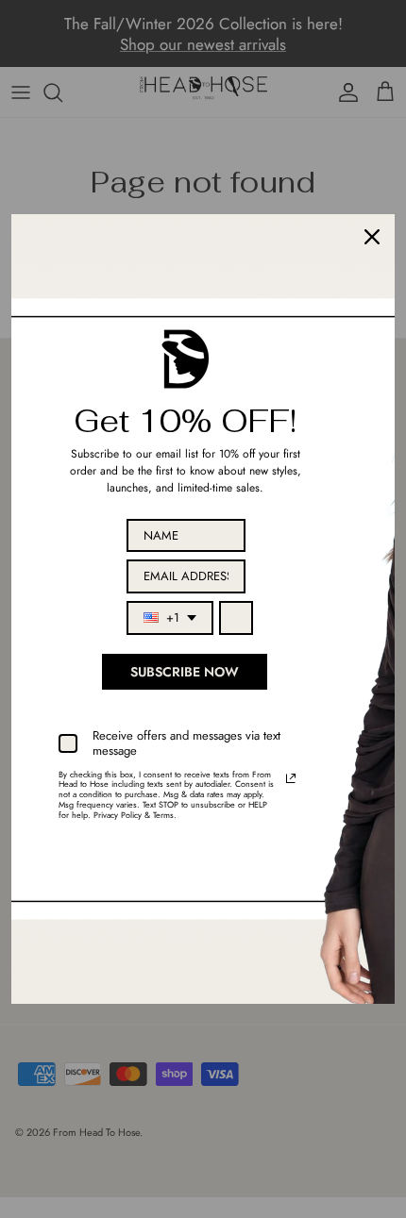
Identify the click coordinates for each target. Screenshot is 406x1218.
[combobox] (170, 618)
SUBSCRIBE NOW (184, 671)
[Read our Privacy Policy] (290, 778)
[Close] (372, 236)
